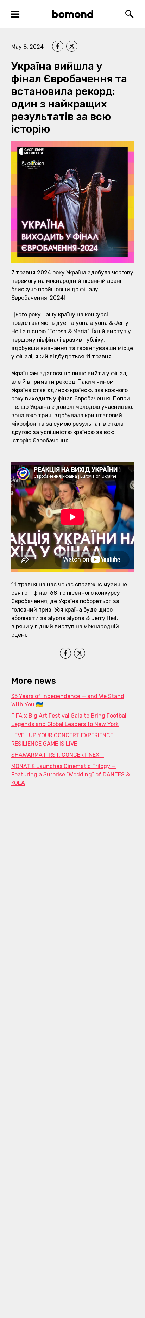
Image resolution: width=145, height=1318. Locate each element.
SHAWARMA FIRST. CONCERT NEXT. (57, 755)
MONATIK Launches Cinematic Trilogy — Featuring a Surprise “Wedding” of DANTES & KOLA (70, 774)
